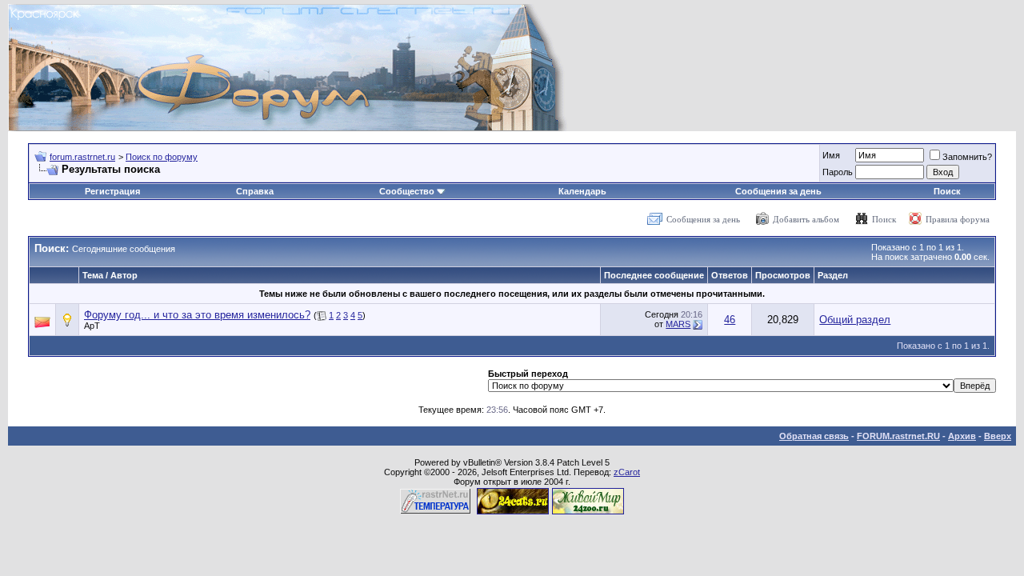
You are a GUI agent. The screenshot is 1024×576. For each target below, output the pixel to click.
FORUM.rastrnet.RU (898, 436)
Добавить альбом (806, 219)
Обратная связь (814, 436)
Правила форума (958, 219)
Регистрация (112, 191)
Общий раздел (854, 320)
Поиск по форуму (162, 157)
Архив (962, 436)
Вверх (997, 436)
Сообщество (406, 191)
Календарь (582, 191)
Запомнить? (967, 157)
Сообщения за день (778, 191)
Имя (831, 155)
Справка (255, 191)
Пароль (837, 172)
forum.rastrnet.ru (82, 157)
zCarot (627, 472)
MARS (678, 324)
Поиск (947, 191)
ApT (92, 325)
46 (729, 320)
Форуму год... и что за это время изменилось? (197, 315)
